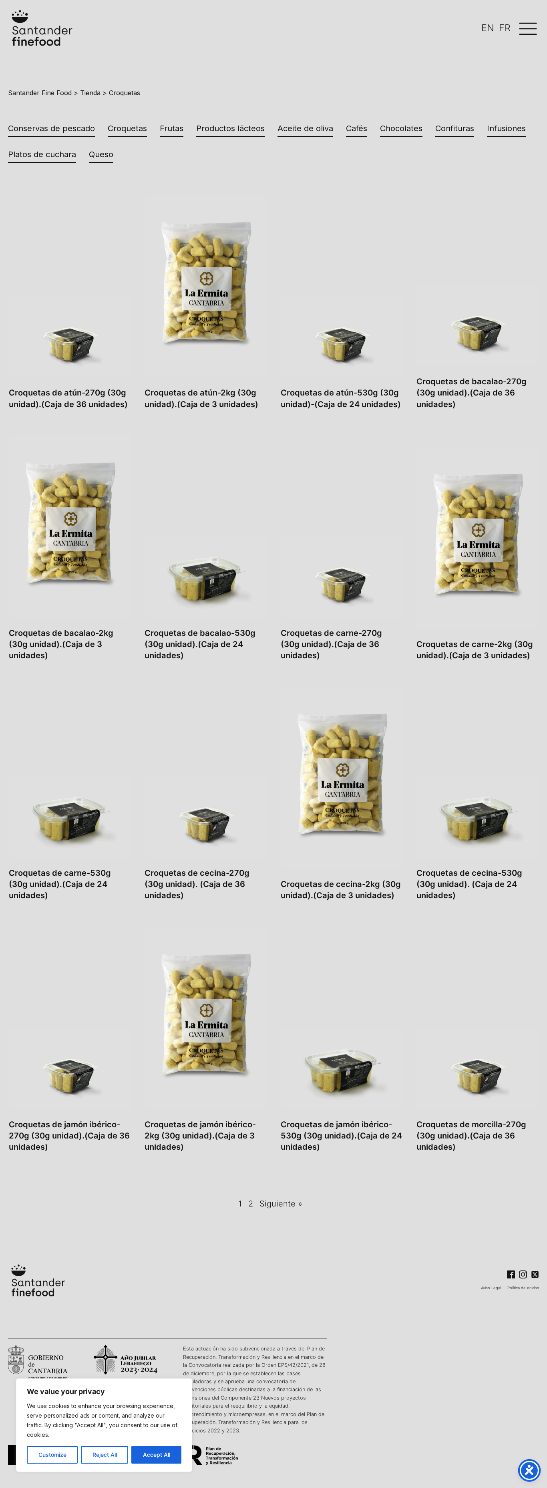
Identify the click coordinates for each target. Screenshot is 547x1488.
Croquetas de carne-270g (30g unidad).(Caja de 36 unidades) (331, 644)
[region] (104, 1425)
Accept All (156, 1454)
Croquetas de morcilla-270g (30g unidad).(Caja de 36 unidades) (471, 1135)
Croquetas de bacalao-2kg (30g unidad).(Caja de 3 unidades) (61, 644)
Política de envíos (523, 1288)
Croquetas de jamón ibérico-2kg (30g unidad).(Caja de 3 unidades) (200, 1135)
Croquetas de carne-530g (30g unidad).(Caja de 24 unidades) (60, 884)
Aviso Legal (491, 1288)
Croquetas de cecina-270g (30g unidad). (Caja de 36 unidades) (197, 884)
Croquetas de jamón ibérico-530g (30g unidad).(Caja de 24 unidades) (341, 1135)
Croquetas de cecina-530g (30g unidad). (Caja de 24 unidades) (469, 884)
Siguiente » (280, 1203)
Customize (52, 1454)
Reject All (105, 1454)
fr (505, 27)
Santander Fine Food (40, 93)
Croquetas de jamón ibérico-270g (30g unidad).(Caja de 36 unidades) (69, 1135)
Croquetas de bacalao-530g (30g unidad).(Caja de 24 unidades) (200, 644)
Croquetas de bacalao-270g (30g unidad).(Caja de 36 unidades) (471, 392)
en (487, 27)
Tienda (90, 93)
